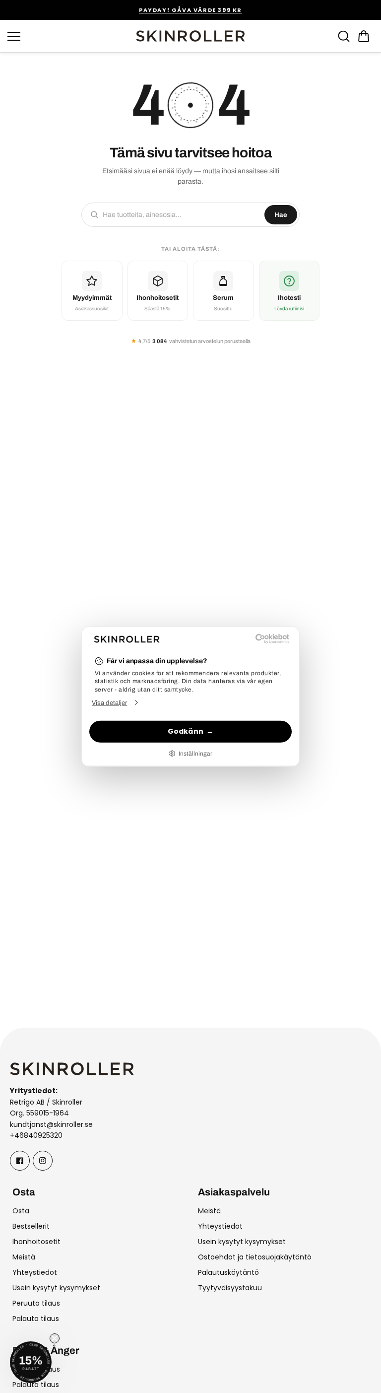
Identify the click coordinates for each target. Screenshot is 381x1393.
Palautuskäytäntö (228, 1272)
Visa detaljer (109, 702)
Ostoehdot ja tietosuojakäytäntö (255, 1257)
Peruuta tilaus (36, 1303)
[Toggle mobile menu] (69, 36)
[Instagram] (43, 1161)
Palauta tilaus (35, 1318)
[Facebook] (20, 1161)
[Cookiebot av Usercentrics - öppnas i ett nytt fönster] (245, 639)
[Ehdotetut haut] (344, 36)
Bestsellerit (31, 1226)
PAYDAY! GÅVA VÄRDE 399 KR (190, 10)
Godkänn (185, 731)
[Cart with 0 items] (364, 36)
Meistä (23, 1257)
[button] (364, 36)
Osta (20, 1211)
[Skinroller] (190, 36)
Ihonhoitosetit (36, 1242)
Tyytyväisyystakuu (230, 1288)
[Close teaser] (55, 1338)
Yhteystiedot (34, 1272)
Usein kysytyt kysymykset (56, 1288)
